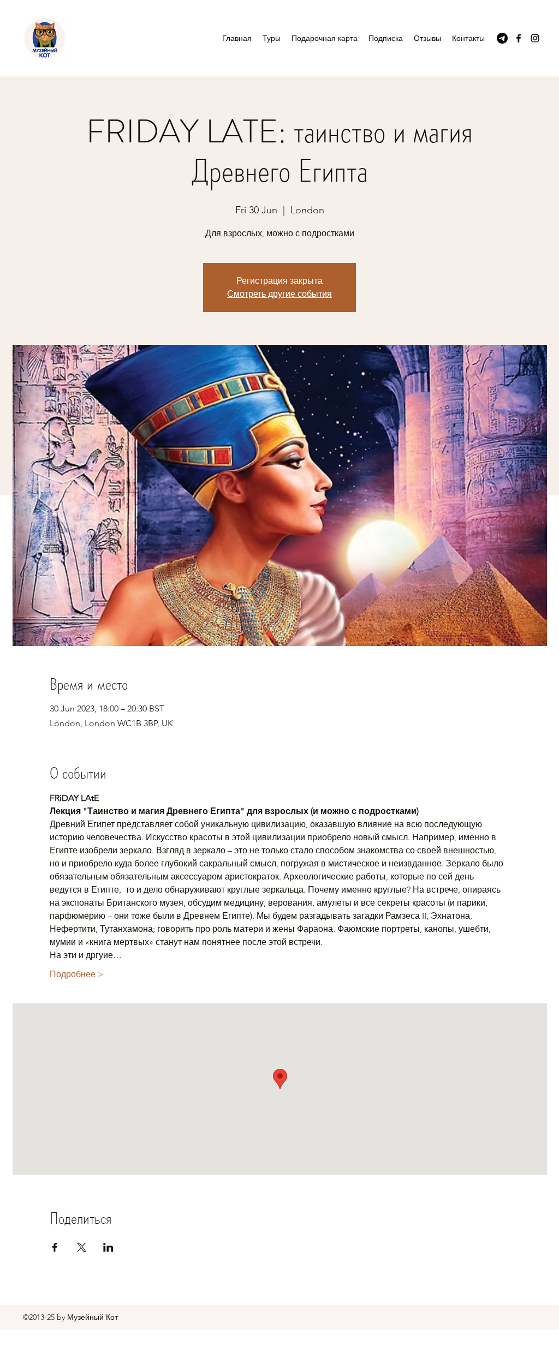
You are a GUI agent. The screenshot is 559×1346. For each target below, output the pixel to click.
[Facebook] (518, 38)
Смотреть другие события (279, 294)
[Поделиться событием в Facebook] (55, 1247)
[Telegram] (502, 38)
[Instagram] (535, 38)
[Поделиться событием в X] (81, 1247)
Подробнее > (77, 974)
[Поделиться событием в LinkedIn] (108, 1247)
